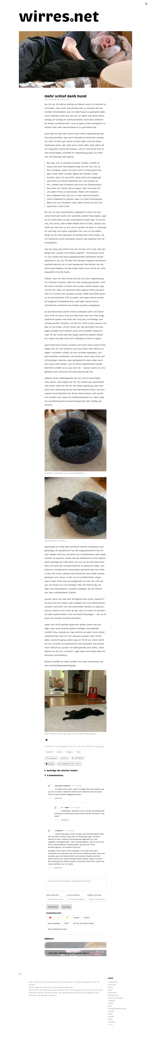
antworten (58, 798)
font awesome (75, 990)
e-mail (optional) (73, 895)
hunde (59, 752)
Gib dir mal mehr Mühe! (83, 923)
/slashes (111, 1022)
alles (110, 1006)
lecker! (87, 918)
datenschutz (113, 995)
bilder (110, 1014)
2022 (65, 746)
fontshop (47, 990)
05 (61, 746)
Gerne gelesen (54, 923)
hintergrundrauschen (117, 1009)
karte (110, 1019)
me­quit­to (53, 149)
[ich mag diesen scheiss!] (46, 740)
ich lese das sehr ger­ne (61, 156)
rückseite (112, 985)
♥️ (50, 918)
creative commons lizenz (46, 993)
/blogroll (111, 1001)
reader (110, 1003)
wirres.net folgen (115, 998)
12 (59, 746)
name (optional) (52, 895)
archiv (110, 987)
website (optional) (94, 895)
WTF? (66, 923)
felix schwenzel (87, 746)
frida (78, 752)
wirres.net (100, 746)
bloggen (69, 752)
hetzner (61, 987)
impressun (112, 993)
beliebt (111, 1016)
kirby (45, 987)
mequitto (49, 752)
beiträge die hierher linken (62, 770)
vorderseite (113, 982)
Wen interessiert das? (57, 929)
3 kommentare (55, 775)
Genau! (77, 918)
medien (111, 1011)
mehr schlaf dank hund (65, 96)
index (110, 990)
